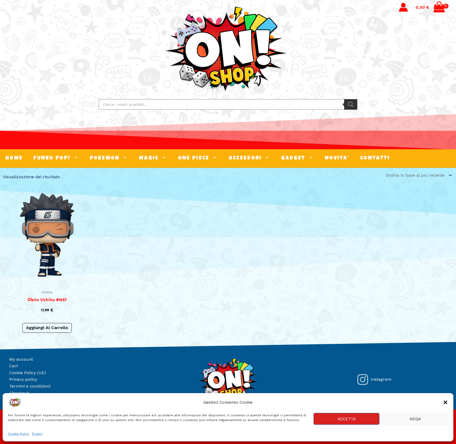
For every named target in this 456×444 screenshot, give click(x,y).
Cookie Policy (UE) (27, 372)
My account (21, 359)
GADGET (293, 158)
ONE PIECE (194, 158)
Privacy (37, 434)
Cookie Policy (18, 434)
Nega (415, 419)
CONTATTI (375, 158)
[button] (445, 402)
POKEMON (105, 158)
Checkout (19, 392)
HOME (14, 158)
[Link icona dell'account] (403, 7)
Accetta (347, 419)
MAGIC (149, 158)
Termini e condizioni (29, 386)
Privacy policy (23, 379)
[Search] (350, 104)
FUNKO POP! (52, 158)
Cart (13, 365)
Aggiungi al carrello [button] (47, 327)
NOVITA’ (337, 158)
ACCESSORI (245, 158)
